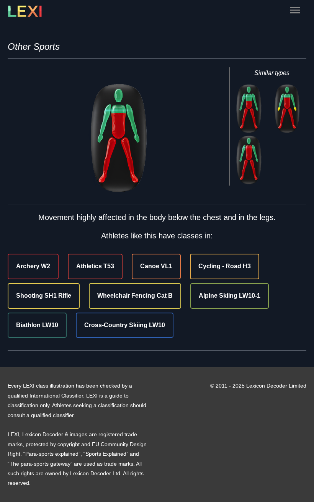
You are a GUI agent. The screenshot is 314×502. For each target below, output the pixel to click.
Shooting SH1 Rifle (43, 295)
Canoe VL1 (156, 266)
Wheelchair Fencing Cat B (135, 295)
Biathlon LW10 (37, 325)
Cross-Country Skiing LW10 (124, 325)
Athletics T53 (95, 266)
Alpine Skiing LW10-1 (229, 295)
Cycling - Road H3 (224, 266)
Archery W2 (33, 266)
